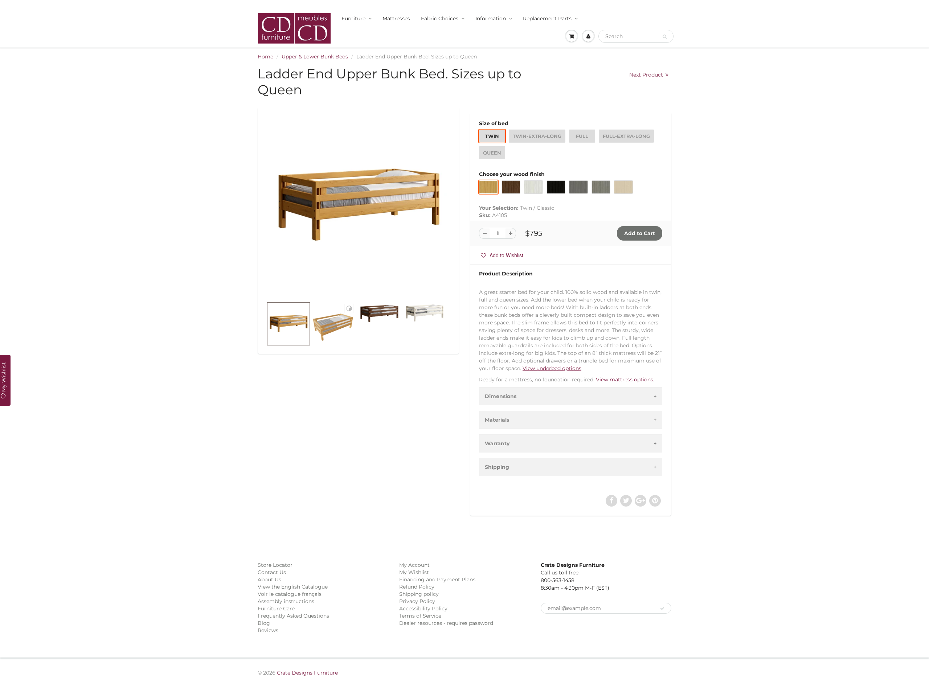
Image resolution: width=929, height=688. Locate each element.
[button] (502, 255)
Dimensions (500, 396)
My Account (414, 565)
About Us (269, 579)
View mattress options (624, 379)
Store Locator (275, 565)
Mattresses (396, 18)
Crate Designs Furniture (307, 672)
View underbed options (552, 368)
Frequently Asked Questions (293, 616)
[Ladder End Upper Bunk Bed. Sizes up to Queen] (358, 205)
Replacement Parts (547, 18)
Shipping (497, 467)
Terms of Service (420, 616)
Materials (497, 420)
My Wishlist (414, 572)
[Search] (664, 36)
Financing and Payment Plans (437, 579)
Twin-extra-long (537, 136)
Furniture (353, 18)
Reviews (268, 630)
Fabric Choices (439, 18)
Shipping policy (419, 594)
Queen (492, 153)
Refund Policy (416, 586)
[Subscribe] (662, 608)
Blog (264, 623)
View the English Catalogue (293, 586)
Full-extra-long (626, 136)
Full (582, 136)
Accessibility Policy (423, 608)
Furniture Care (276, 608)
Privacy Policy (417, 601)
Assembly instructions (286, 601)
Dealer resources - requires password (446, 623)
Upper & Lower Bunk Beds (315, 56)
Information (490, 18)
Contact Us (272, 572)
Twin (492, 136)
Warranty (497, 443)
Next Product (646, 74)
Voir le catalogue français (290, 594)
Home (265, 56)
